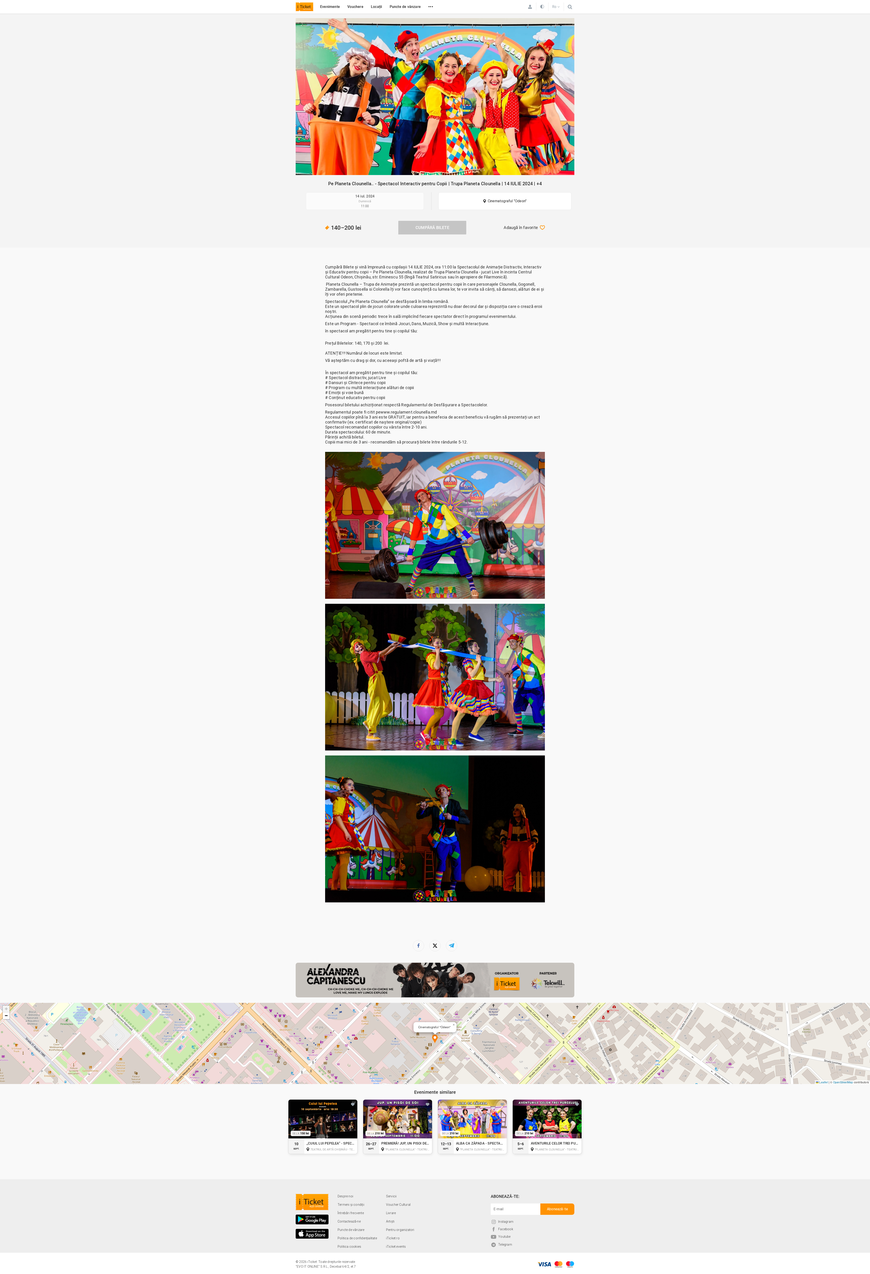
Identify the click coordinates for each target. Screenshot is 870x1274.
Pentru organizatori (400, 1230)
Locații (376, 7)
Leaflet (823, 1082)
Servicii (391, 1196)
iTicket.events (396, 1246)
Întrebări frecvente (351, 1213)
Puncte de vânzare (405, 7)
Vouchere (355, 7)
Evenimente (330, 7)
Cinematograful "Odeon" (507, 201)
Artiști (390, 1221)
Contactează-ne (349, 1221)
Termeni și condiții (351, 1204)
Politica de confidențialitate (357, 1238)
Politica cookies (349, 1246)
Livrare (391, 1213)
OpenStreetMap (843, 1082)
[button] (435, 1039)
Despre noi (345, 1196)
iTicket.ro (393, 1238)
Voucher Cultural (398, 1204)
